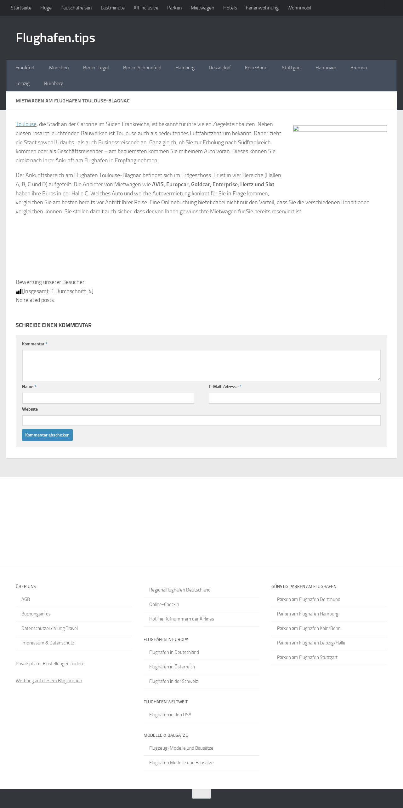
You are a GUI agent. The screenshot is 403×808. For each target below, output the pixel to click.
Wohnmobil (299, 8)
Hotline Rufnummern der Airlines (181, 619)
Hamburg (185, 68)
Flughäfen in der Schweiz (173, 681)
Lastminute (113, 8)
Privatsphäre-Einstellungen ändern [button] (50, 664)
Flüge (46, 8)
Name (29, 387)
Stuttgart (291, 68)
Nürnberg (53, 83)
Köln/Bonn (256, 68)
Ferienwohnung (262, 8)
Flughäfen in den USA (170, 715)
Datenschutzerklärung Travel (49, 628)
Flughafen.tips (55, 38)
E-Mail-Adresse (225, 387)
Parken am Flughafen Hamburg (307, 614)
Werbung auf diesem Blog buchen (49, 681)
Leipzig (22, 83)
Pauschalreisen (76, 8)
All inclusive (145, 8)
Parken (174, 8)
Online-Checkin (164, 604)
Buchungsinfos (36, 614)
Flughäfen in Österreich (172, 667)
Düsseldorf (220, 68)
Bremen (358, 68)
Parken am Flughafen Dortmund (308, 599)
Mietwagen (202, 8)
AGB (25, 599)
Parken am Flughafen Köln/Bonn (309, 628)
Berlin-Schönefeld (142, 68)
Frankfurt (25, 68)
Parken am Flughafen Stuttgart (307, 657)
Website (30, 409)
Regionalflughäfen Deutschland (180, 590)
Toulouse (26, 124)
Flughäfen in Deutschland (174, 652)
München (59, 68)
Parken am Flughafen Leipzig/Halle (311, 643)
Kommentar (34, 344)
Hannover (325, 68)
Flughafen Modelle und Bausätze (181, 762)
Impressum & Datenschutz (47, 643)
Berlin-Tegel (96, 68)
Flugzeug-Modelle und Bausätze (181, 748)
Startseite (21, 8)
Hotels (230, 8)
